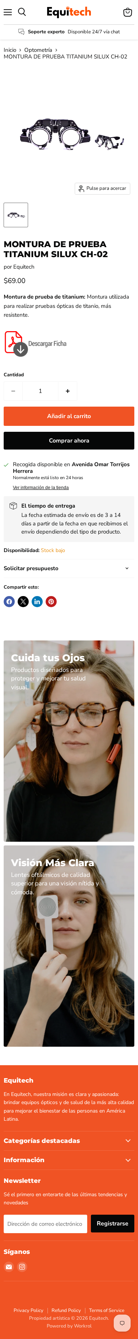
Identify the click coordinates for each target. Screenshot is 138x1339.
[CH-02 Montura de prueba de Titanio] (37, 360)
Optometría (38, 50)
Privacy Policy (28, 1310)
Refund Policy (66, 1310)
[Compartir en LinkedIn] (37, 601)
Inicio (10, 50)
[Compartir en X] (23, 601)
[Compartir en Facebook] (9, 601)
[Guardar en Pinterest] (51, 601)
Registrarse (112, 1223)
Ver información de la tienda (41, 487)
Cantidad (14, 375)
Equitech (24, 266)
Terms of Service (106, 1310)
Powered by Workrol (69, 1326)
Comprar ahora (69, 441)
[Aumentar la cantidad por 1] (68, 391)
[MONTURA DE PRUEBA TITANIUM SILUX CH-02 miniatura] (16, 215)
